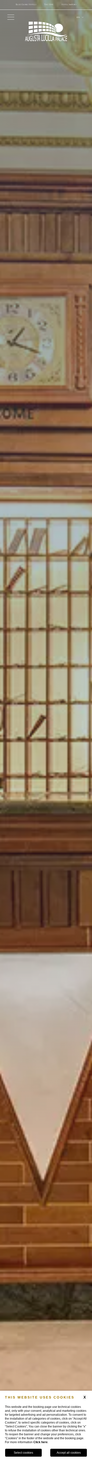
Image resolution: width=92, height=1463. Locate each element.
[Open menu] (10, 17)
